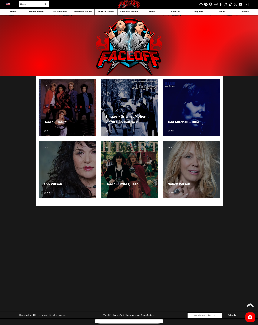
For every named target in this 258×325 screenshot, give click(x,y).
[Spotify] (206, 4)
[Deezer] (216, 4)
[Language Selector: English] (10, 3)
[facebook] (220, 4)
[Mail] (247, 4)
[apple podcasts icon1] (211, 4)
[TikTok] (230, 4)
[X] (235, 4)
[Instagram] (225, 4)
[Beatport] (201, 4)
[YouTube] (240, 4)
